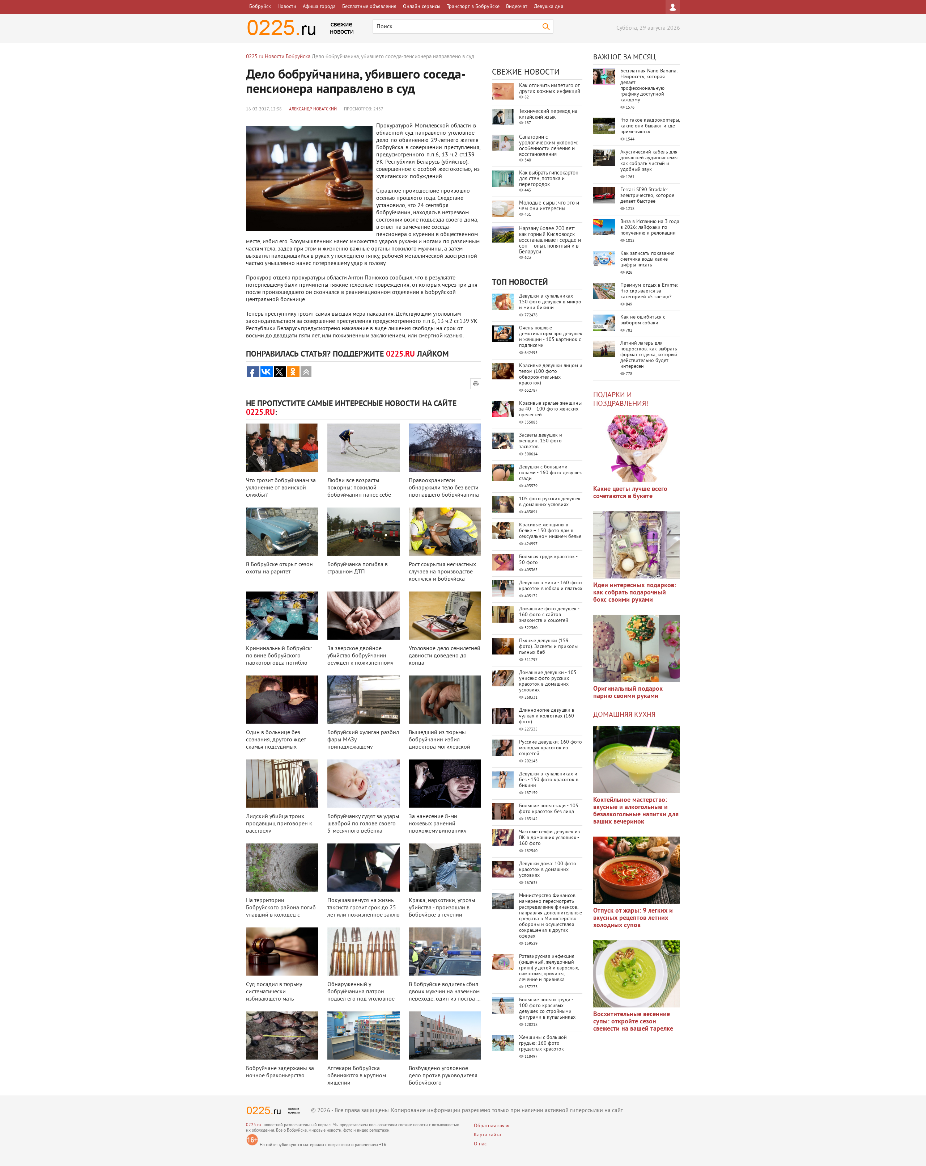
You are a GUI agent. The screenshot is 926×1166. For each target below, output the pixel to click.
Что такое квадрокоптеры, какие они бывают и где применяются (650, 126)
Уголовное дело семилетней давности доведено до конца (444, 656)
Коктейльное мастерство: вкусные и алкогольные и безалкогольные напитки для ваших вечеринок (636, 811)
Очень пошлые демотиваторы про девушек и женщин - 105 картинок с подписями (550, 337)
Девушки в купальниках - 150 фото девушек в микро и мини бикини (550, 302)
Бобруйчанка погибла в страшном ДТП (357, 568)
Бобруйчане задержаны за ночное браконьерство (280, 1072)
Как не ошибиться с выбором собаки (642, 320)
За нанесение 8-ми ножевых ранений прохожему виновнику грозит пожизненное (437, 827)
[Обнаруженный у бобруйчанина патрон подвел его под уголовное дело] (363, 951)
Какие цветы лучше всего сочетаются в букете (630, 493)
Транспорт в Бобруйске (473, 7)
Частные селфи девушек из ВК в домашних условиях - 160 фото (549, 838)
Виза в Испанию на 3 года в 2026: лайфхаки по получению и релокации (649, 227)
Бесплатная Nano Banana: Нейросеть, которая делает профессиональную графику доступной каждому (648, 85)
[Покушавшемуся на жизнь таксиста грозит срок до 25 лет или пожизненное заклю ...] (363, 867)
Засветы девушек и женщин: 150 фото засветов (540, 441)
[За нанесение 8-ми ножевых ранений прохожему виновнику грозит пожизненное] (445, 783)
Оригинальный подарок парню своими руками (628, 692)
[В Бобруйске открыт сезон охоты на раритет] (282, 532)
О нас (480, 1144)
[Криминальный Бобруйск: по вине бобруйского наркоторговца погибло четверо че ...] (282, 616)
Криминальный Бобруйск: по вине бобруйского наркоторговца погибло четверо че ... (279, 659)
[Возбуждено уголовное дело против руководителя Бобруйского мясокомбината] (445, 1035)
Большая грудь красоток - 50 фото (548, 560)
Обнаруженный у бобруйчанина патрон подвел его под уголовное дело (361, 995)
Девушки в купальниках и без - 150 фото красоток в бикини (548, 780)
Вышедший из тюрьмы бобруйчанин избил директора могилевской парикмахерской (439, 743)
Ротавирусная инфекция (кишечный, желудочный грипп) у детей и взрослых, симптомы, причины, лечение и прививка (549, 968)
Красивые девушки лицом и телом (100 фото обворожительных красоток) (550, 374)
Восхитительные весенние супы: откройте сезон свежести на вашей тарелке (633, 1021)
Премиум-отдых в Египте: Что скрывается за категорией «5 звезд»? (649, 291)
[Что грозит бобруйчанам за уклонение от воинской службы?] (282, 448)
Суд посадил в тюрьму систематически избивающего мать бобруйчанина (274, 995)
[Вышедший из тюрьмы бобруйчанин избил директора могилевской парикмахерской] (445, 699)
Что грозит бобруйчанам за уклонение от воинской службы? (281, 488)
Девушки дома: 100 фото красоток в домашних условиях (547, 870)
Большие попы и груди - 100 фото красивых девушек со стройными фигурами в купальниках (547, 1008)
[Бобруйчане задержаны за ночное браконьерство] (282, 1035)
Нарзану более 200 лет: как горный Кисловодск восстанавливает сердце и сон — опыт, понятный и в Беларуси (550, 241)
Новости (286, 7)
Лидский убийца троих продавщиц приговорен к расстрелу (279, 824)
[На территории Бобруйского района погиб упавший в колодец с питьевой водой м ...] (282, 867)
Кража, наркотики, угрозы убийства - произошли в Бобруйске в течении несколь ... (442, 911)
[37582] (636, 870)
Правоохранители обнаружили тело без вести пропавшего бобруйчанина (444, 488)
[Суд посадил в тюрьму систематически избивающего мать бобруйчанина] (282, 951)
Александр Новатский (313, 109)
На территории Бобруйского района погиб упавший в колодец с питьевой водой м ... (281, 911)
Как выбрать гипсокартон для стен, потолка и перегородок (548, 179)
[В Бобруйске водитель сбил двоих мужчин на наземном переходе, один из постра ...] (445, 951)
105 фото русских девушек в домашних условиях (550, 502)
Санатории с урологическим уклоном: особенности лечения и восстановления (548, 146)
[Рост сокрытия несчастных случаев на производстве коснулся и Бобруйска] (445, 532)
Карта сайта (487, 1135)
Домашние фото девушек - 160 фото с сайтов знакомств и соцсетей (549, 615)
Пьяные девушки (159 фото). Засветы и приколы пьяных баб (548, 647)
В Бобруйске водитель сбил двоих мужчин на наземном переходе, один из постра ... (444, 992)
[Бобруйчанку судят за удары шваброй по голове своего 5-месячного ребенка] (363, 783)
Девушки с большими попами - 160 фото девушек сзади (550, 473)
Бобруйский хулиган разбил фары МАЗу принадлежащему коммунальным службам (363, 743)
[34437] (636, 648)
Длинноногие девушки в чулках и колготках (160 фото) (546, 716)
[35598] (636, 448)
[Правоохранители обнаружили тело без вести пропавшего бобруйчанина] (445, 448)
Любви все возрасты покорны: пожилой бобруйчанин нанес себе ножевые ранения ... (359, 491)
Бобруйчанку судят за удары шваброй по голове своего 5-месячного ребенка (363, 824)
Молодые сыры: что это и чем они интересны (549, 206)
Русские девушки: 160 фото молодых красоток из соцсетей (550, 748)
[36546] (636, 973)
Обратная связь (491, 1126)
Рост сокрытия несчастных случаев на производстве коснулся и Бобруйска (442, 572)
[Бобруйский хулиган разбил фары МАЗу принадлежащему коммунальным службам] (363, 699)
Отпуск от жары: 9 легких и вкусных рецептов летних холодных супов (633, 918)
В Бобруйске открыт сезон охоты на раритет (279, 568)
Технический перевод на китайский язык (548, 114)
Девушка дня (548, 7)
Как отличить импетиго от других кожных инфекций (549, 89)
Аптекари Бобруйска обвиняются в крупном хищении (356, 1076)
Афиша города (319, 7)
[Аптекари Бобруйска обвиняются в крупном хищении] (363, 1035)
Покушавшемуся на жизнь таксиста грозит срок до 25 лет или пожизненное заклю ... (363, 911)
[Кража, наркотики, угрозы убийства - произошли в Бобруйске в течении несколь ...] (445, 867)
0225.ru (253, 1125)
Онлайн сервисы (421, 7)
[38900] (636, 759)
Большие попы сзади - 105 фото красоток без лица (548, 809)
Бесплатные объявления (369, 7)
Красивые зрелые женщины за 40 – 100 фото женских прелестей (550, 409)
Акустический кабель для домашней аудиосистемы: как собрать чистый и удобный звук (649, 161)
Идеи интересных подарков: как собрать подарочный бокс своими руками (634, 592)
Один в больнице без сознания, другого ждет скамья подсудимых (276, 740)
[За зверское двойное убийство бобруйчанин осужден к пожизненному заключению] (363, 616)
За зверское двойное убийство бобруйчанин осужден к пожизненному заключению (360, 659)
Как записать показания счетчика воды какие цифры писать (647, 259)
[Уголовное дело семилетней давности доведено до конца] (445, 616)
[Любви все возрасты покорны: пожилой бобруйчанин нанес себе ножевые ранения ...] (363, 448)
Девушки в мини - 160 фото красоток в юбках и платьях (550, 586)
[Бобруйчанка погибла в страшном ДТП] (363, 532)
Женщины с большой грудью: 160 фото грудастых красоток (543, 1043)
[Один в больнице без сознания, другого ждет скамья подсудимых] (282, 699)
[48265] (636, 544)
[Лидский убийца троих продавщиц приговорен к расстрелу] (282, 783)
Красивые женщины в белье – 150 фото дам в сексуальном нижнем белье (550, 531)
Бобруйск (260, 7)
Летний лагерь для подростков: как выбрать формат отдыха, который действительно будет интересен (648, 355)
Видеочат (516, 7)
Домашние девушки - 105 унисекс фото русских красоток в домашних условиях (548, 681)
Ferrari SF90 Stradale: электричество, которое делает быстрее (647, 196)
